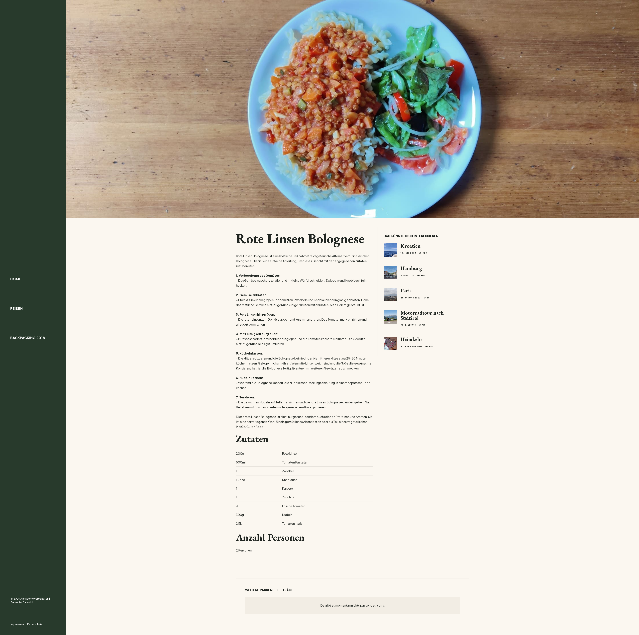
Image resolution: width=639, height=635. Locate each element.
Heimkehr (412, 339)
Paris (406, 290)
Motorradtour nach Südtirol (422, 315)
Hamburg (411, 268)
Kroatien (411, 246)
